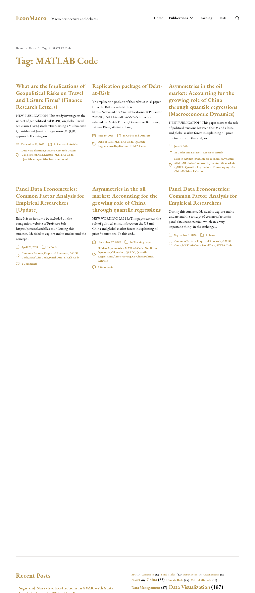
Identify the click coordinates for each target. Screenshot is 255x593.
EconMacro (31, 18)
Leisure (48, 154)
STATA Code (138, 146)
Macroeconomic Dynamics (217, 158)
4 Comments (105, 267)
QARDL (179, 167)
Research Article (67, 144)
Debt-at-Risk (105, 141)
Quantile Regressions (198, 167)
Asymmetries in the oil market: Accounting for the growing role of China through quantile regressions (126, 199)
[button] (237, 18)
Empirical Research (56, 253)
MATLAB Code (62, 48)
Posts (222, 18)
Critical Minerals (204, 580)
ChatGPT (138, 580)
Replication (121, 146)
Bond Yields (171, 574)
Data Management (149, 587)
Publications (178, 18)
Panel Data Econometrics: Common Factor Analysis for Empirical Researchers (203, 195)
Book (54, 247)
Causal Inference (213, 574)
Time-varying (221, 167)
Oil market (227, 163)
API (135, 574)
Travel (64, 159)
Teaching (205, 18)
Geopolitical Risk (32, 154)
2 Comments (29, 263)
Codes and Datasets (138, 135)
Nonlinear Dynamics (207, 163)
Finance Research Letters (60, 150)
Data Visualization (33, 150)
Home (158, 18)
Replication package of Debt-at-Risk (127, 89)
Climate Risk (177, 580)
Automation (150, 574)
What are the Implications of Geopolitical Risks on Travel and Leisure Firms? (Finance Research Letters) (50, 96)
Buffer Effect (192, 574)
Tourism (53, 159)
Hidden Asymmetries (187, 158)
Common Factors (32, 253)
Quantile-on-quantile (34, 159)
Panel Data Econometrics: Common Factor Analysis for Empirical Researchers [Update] (50, 199)
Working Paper (142, 242)
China (156, 579)
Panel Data (55, 257)
